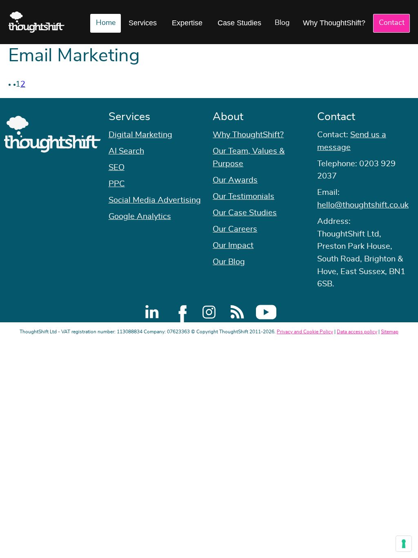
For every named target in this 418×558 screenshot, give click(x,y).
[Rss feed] (237, 312)
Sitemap (389, 331)
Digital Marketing (140, 135)
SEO (117, 167)
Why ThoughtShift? (334, 23)
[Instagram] (209, 312)
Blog (282, 23)
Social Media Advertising (155, 200)
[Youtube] (266, 312)
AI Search (126, 151)
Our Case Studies (245, 213)
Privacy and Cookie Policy (305, 331)
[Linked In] (152, 312)
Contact (392, 23)
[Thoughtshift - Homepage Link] (36, 22)
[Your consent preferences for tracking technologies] (403, 543)
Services (143, 23)
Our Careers (235, 229)
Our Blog (229, 262)
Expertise (187, 23)
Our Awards (235, 180)
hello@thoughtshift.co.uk (363, 205)
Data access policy (357, 331)
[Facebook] (180, 312)
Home (106, 23)
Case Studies (239, 23)
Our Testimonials (243, 196)
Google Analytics (140, 216)
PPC (117, 184)
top (408, 279)
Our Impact (233, 245)
